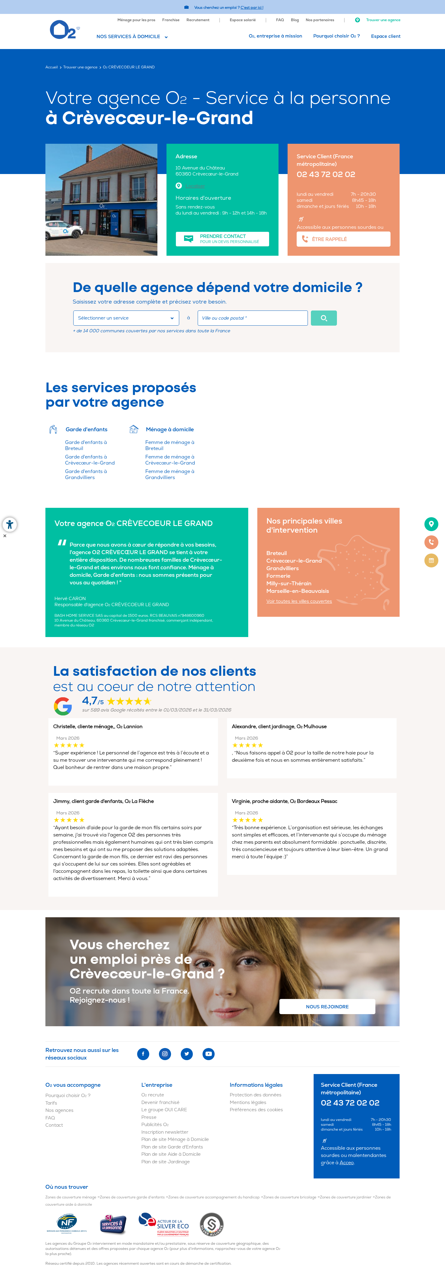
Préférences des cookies (256, 1110)
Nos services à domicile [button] (128, 37)
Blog (295, 20)
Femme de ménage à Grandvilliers (169, 474)
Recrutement (197, 20)
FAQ (280, 20)
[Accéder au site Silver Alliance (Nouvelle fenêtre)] (212, 1224)
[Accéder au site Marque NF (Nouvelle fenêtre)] (72, 1224)
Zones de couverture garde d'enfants (132, 1197)
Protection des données (256, 1095)
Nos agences (59, 1110)
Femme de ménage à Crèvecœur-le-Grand (170, 460)
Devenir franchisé (160, 1103)
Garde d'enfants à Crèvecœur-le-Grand (90, 460)
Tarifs (51, 1103)
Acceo (347, 1163)
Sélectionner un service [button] (103, 318)
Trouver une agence (382, 20)
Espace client (385, 36)
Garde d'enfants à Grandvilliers (86, 474)
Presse (149, 1117)
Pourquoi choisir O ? (336, 36)
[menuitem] (136, 19)
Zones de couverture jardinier (345, 1197)
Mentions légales (248, 1103)
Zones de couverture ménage (70, 1197)
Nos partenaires (320, 20)
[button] (324, 318)
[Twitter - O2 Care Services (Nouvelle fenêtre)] (187, 1054)
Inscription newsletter (164, 1132)
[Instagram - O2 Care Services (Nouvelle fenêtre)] (165, 1054)
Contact (54, 1125)
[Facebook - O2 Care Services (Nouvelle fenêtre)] (143, 1054)
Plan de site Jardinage (165, 1162)
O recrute (152, 1095)
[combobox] (126, 318)
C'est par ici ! (252, 7)
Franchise (171, 20)
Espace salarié (243, 20)
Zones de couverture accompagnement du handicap (214, 1197)
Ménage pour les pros (136, 20)
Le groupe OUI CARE (164, 1110)
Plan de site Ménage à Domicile (175, 1139)
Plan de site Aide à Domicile (171, 1154)
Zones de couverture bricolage (289, 1197)
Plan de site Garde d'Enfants (172, 1147)
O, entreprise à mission (275, 36)
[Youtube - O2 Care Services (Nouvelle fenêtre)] (209, 1054)
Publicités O (155, 1125)
